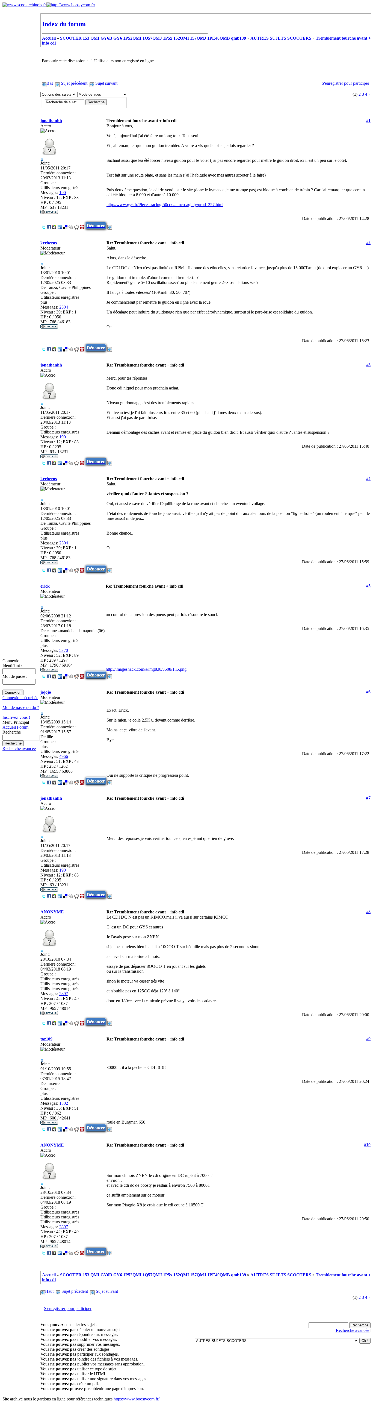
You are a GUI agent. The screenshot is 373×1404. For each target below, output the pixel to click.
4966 (63, 756)
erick (45, 586)
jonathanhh (51, 120)
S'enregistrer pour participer (345, 83)
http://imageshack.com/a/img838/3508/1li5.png (146, 669)
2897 (63, 993)
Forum (22, 727)
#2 (368, 242)
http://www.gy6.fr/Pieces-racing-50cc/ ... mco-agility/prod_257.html (164, 204)
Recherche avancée (19, 748)
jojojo (45, 692)
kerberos (48, 243)
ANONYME (52, 912)
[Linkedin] (60, 225)
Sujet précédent (74, 83)
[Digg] (71, 225)
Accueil (9, 727)
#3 (368, 364)
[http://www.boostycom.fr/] (70, 4)
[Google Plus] (54, 225)
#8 (368, 911)
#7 (368, 798)
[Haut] (109, 225)
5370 (63, 650)
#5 (368, 586)
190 (62, 192)
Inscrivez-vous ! (16, 717)
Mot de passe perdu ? (20, 707)
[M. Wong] (82, 225)
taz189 (46, 1039)
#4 (368, 478)
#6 (368, 692)
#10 (367, 1144)
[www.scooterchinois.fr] (24, 4)
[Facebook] (49, 225)
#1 (368, 120)
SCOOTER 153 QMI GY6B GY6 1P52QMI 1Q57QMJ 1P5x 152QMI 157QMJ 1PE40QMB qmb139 (153, 38)
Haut (49, 1291)
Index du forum (64, 24)
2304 (63, 307)
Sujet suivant (106, 83)
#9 (368, 1038)
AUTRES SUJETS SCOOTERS (280, 38)
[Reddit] (76, 225)
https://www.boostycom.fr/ (136, 1399)
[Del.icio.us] (65, 225)
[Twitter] (43, 225)
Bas (49, 83)
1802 (63, 1103)
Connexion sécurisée (20, 697)
